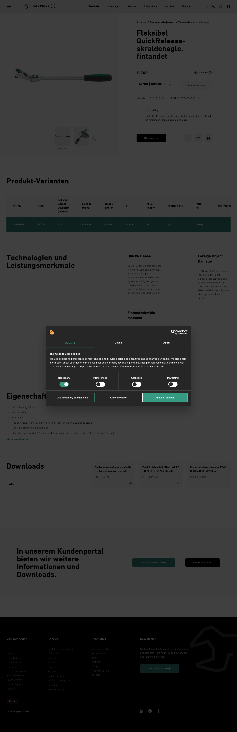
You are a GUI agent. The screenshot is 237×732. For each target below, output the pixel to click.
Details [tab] (119, 342)
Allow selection (118, 397)
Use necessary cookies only (72, 397)
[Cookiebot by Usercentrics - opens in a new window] (173, 332)
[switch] (100, 384)
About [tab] (166, 342)
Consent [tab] (70, 343)
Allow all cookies (164, 397)
